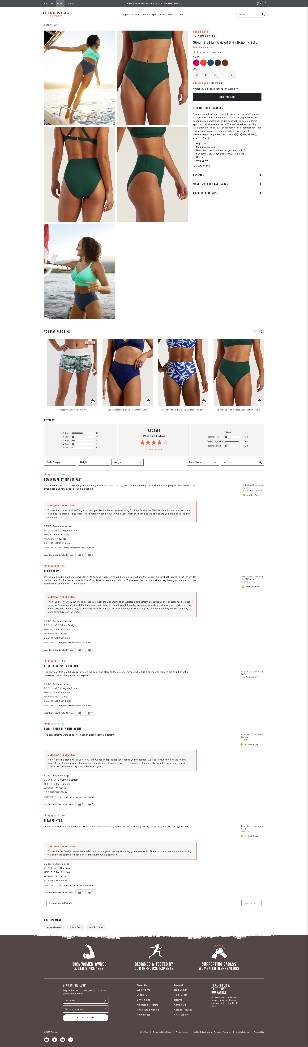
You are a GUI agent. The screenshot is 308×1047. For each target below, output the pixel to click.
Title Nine (48, 3)
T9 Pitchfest (143, 1014)
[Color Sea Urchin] (218, 63)
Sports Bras (158, 14)
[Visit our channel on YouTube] (62, 1039)
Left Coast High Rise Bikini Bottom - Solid (128, 410)
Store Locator (181, 1014)
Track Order (180, 994)
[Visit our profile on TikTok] (70, 1039)
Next (261, 331)
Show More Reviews (61, 902)
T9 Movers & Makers (148, 1009)
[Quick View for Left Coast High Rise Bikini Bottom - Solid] (148, 402)
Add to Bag (227, 97)
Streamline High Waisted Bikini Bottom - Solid (239, 410)
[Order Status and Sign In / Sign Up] (259, 3)
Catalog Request (183, 1009)
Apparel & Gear (130, 14)
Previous (255, 331)
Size (195, 69)
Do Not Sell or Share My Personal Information (212, 1032)
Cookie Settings (242, 1032)
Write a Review (154, 449)
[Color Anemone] (196, 63)
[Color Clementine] (203, 63)
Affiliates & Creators (147, 1004)
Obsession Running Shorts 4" (72, 410)
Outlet (60, 3)
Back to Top (250, 902)
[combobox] (248, 14)
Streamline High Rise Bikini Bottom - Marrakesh (183, 410)
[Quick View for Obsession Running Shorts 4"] (93, 402)
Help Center (180, 989)
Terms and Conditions (162, 1032)
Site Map (144, 1032)
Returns (178, 999)
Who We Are (143, 989)
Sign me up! (85, 1017)
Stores (71, 3)
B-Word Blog (143, 999)
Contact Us (180, 1004)
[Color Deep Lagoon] (211, 63)
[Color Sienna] (225, 63)
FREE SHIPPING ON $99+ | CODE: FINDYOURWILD (154, 3)
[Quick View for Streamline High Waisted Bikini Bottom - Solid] (259, 402)
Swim (145, 14)
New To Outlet (175, 14)
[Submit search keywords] (263, 14)
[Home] (56, 14)
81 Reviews (217, 52)
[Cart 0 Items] (264, 3)
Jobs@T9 (142, 994)
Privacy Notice (182, 1032)
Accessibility (259, 1032)
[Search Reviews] (260, 462)
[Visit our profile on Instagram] (46, 1039)
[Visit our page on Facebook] (54, 1039)
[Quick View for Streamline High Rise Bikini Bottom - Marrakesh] (204, 402)
